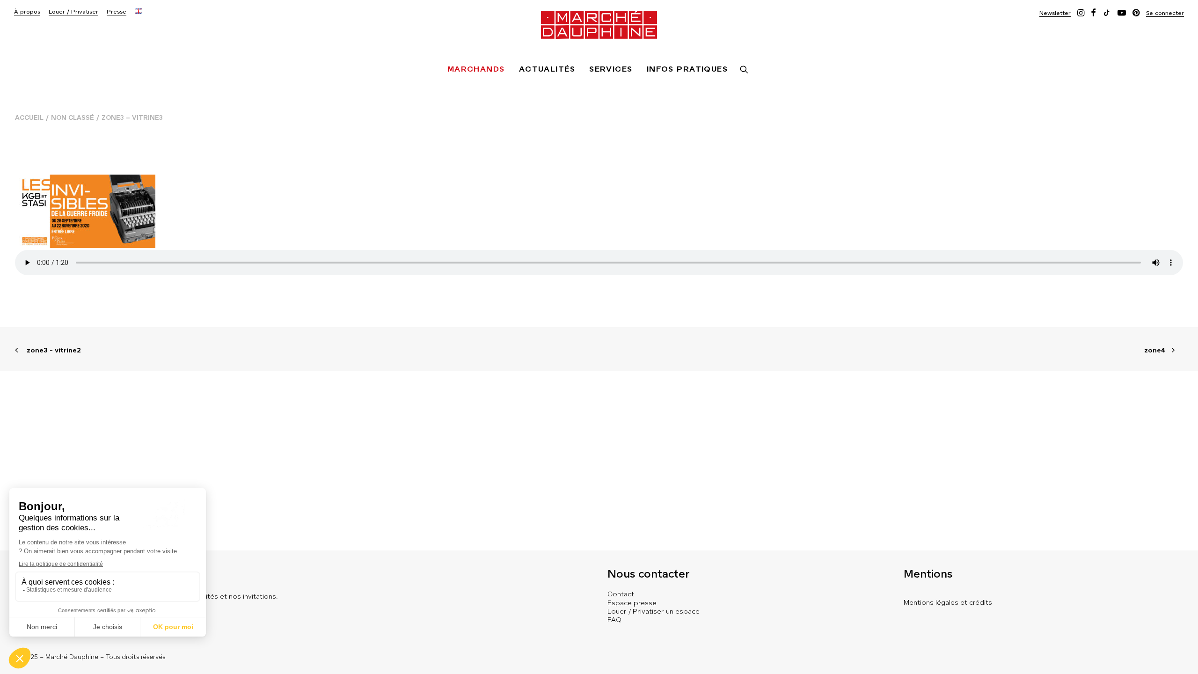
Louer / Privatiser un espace (653, 611)
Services (611, 69)
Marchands (476, 69)
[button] (1055, 13)
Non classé (72, 117)
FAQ (614, 619)
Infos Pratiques (687, 69)
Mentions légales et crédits (948, 602)
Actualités (547, 69)
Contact (620, 594)
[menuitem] (27, 12)
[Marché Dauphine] (599, 25)
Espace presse (632, 603)
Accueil (29, 117)
